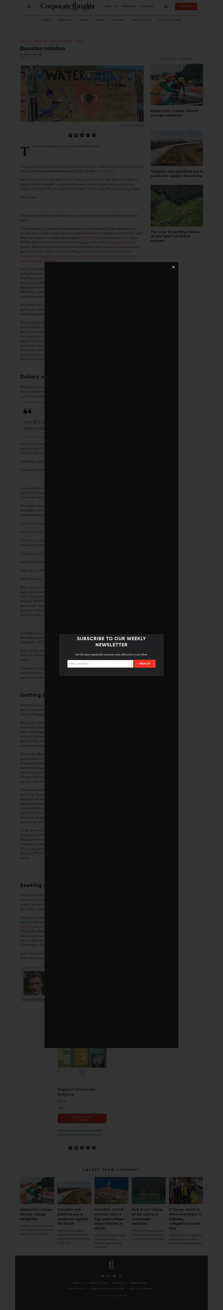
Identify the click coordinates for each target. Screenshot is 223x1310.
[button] (173, 267)
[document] (111, 655)
